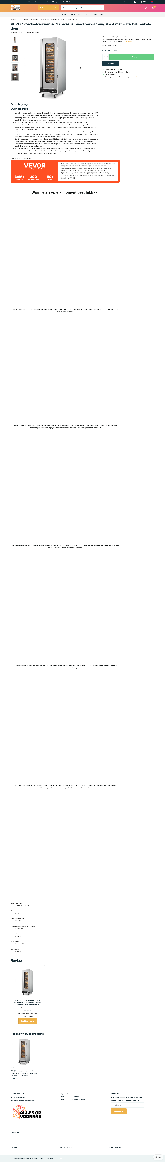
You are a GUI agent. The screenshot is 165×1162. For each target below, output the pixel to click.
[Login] (147, 7)
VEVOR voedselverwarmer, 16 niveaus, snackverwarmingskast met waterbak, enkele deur (24, 1073)
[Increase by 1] (108, 55)
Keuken (85, 14)
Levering (14, 1147)
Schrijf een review (27, 1021)
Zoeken (101, 7)
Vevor (64, 14)
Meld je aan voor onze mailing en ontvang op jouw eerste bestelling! (126, 1099)
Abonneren (118, 1111)
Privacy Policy (66, 1147)
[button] (80, 68)
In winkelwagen (132, 57)
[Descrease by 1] (108, 59)
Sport (101, 14)
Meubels (72, 14)
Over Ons (15, 1132)
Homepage (14, 19)
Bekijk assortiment (47, 8)
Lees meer (127, 41)
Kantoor (94, 14)
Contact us (127, 2)
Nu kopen (110, 63)
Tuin (78, 14)
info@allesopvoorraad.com (24, 1101)
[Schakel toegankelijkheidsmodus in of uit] (135, 2)
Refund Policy (115, 1147)
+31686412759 (19, 1097)
